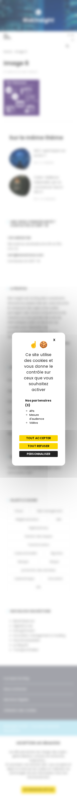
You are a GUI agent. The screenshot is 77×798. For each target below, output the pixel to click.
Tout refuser (38, 446)
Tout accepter (38, 438)
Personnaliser (38, 454)
